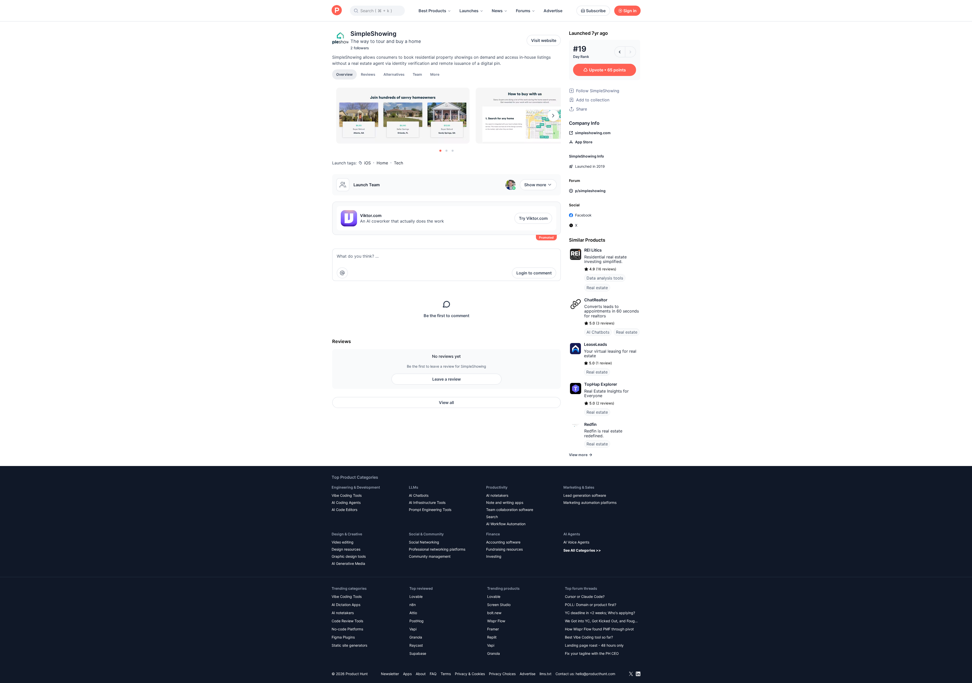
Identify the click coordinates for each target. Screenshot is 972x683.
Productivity (496, 487)
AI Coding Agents (346, 502)
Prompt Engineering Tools (430, 509)
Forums (523, 10)
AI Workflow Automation (506, 524)
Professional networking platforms (437, 549)
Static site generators (349, 645)
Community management (430, 556)
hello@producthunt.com (595, 674)
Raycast (416, 645)
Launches (469, 10)
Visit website (543, 40)
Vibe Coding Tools (347, 495)
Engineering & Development (356, 487)
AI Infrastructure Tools (427, 502)
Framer (493, 629)
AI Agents (571, 534)
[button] (434, 74)
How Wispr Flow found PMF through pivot (599, 629)
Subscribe (596, 10)
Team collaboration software (509, 509)
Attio (413, 613)
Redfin (590, 424)
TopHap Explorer (600, 384)
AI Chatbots (598, 332)
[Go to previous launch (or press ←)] (620, 52)
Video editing (342, 542)
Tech (398, 162)
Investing (493, 556)
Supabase (417, 653)
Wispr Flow (496, 621)
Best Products (432, 10)
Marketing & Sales (578, 487)
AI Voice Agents (576, 542)
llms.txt (545, 674)
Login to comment (534, 272)
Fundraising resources (504, 549)
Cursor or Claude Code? (585, 596)
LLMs (413, 487)
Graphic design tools (349, 556)
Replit (492, 637)
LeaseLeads (595, 344)
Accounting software (503, 542)
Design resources (346, 549)
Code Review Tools (347, 621)
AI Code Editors (344, 509)
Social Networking (424, 542)
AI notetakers (497, 495)
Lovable (416, 596)
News (497, 10)
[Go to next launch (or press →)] (630, 52)
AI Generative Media (348, 563)
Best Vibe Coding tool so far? (589, 637)
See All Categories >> (582, 550)
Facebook (583, 215)
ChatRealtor (595, 299)
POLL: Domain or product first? (590, 604)
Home (382, 162)
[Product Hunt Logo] (337, 10)
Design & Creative (347, 534)
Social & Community (426, 534)
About (421, 674)
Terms (446, 674)
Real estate (597, 287)
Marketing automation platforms (589, 502)
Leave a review (446, 379)
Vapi (412, 629)
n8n (412, 604)
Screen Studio (499, 604)
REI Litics (593, 250)
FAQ (433, 674)
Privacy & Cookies (470, 674)
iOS (367, 162)
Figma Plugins (343, 637)
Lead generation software (584, 495)
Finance (493, 534)
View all (446, 402)
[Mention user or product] (342, 272)
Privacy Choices (502, 674)
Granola (415, 637)
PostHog (416, 621)
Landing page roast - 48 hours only (594, 645)
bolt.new (494, 613)
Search (492, 517)
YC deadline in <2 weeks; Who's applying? (600, 613)
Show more (535, 184)
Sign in (630, 10)
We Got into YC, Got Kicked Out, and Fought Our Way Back (601, 621)
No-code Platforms (347, 629)
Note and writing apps (504, 502)
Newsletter (390, 674)
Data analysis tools (605, 278)
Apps (407, 674)
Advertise (553, 10)
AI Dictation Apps (346, 604)
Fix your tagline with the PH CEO (592, 653)
